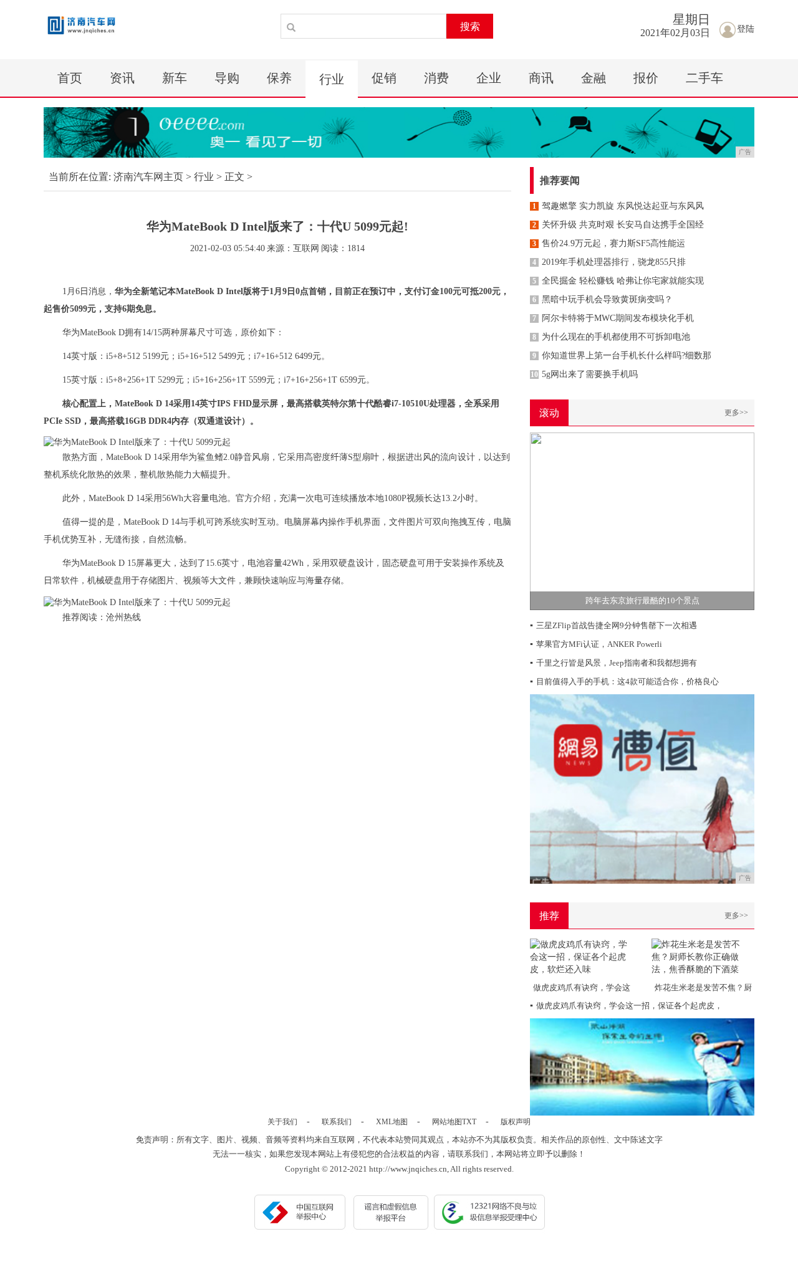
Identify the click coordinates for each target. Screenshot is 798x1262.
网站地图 (447, 1121)
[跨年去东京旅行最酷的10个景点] (642, 520)
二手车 (704, 78)
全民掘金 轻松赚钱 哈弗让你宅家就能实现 (618, 280)
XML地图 (392, 1121)
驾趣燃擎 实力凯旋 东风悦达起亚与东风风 (618, 206)
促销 (384, 78)
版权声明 (516, 1121)
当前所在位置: (80, 176)
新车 (174, 78)
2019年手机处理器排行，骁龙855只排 (609, 262)
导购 (226, 78)
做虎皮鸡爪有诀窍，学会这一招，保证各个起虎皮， (626, 1005)
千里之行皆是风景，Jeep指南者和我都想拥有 (613, 662)
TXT (469, 1121)
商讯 (541, 78)
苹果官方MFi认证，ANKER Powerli (596, 644)
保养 (279, 78)
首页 (69, 78)
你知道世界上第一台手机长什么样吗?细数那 (621, 355)
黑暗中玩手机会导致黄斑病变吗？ (602, 299)
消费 (436, 78)
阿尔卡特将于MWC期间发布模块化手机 (613, 318)
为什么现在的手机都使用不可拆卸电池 (611, 337)
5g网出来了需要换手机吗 (584, 374)
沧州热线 (123, 617)
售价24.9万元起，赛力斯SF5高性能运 (608, 243)
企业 (488, 78)
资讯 (122, 78)
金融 (593, 78)
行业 (331, 79)
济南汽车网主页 (148, 176)
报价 (645, 78)
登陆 (745, 29)
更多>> (736, 412)
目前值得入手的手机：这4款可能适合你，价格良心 (624, 681)
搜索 (470, 26)
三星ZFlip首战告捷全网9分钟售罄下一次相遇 (613, 625)
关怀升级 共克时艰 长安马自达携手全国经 (618, 224)
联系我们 (337, 1121)
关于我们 (282, 1121)
